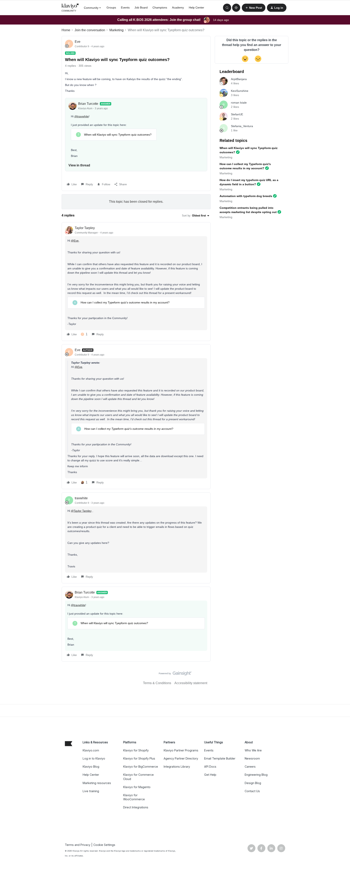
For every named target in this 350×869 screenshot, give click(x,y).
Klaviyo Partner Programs (181, 750)
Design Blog (253, 783)
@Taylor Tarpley (81, 510)
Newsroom (252, 758)
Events (125, 7)
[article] (136, 282)
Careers (250, 766)
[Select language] (236, 8)
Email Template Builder (219, 758)
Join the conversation (90, 30)
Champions (160, 7)
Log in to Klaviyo (94, 758)
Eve (77, 41)
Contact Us (252, 791)
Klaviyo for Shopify (136, 750)
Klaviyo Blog (91, 766)
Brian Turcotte (88, 103)
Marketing (116, 30)
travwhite (81, 498)
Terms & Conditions (157, 683)
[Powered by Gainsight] (175, 674)
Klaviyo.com (91, 750)
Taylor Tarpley (85, 228)
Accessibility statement (190, 683)
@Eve (75, 240)
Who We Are (253, 750)
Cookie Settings (104, 844)
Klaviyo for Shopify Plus (139, 758)
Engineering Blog (256, 774)
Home (66, 30)
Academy (178, 7)
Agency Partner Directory (181, 758)
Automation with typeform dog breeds (246, 196)
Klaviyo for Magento (136, 787)
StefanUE (237, 114)
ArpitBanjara (239, 79)
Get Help (210, 774)
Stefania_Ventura (242, 126)
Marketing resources (97, 783)
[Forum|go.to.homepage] (70, 8)
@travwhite (81, 116)
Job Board (141, 7)
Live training (91, 791)
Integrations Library (177, 766)
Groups (111, 7)
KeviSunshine (239, 90)
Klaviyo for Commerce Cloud (138, 776)
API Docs (210, 766)
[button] (253, 8)
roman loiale (239, 102)
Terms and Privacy (77, 844)
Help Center (196, 7)
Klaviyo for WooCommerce (134, 797)
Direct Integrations (135, 807)
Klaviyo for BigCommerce (140, 766)
